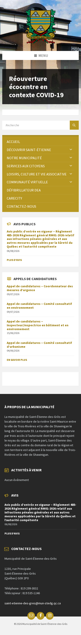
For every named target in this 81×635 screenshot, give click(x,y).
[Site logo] (40, 42)
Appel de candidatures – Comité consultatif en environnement (39, 306)
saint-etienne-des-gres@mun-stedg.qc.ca (32, 603)
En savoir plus (17, 359)
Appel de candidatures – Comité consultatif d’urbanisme (39, 345)
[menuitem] (40, 142)
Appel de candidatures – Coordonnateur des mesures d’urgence (40, 288)
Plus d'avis (14, 260)
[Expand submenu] (71, 149)
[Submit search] (74, 125)
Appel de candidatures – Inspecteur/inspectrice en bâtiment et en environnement (37, 325)
